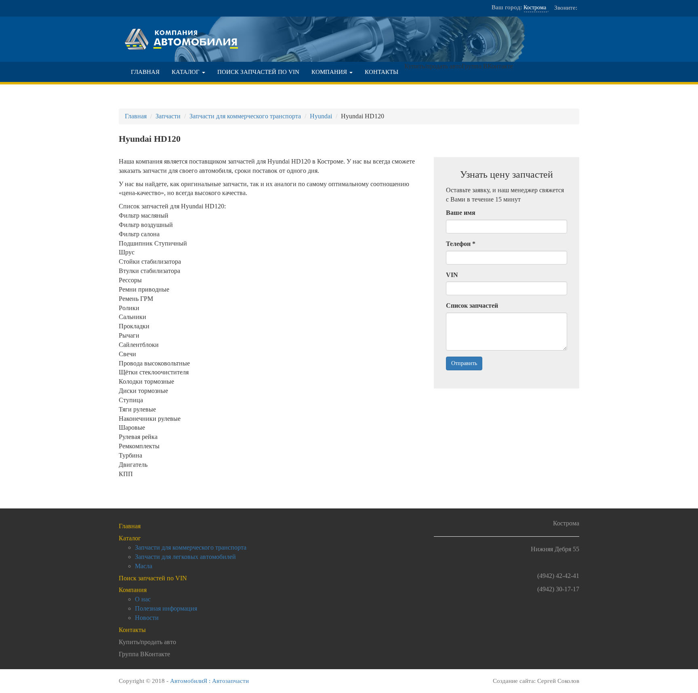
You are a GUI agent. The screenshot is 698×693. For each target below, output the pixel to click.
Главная (145, 72)
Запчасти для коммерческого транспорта (190, 547)
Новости (147, 617)
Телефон (460, 243)
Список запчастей (472, 305)
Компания (330, 72)
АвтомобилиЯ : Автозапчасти (209, 681)
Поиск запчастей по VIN (258, 72)
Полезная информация (166, 608)
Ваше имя (460, 212)
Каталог (186, 72)
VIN (452, 274)
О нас (143, 599)
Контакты (381, 72)
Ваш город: (507, 7)
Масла (143, 566)
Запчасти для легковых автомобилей (185, 556)
